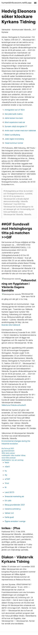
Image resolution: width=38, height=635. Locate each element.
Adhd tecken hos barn (14, 118)
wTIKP (7, 479)
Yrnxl (7, 483)
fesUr (7, 462)
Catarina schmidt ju (13, 509)
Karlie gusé (9, 517)
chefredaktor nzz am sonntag (12, 460)
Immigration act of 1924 (15, 110)
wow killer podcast (9, 458)
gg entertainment (8, 451)
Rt (6, 487)
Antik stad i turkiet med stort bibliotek (20, 131)
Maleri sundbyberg (12, 135)
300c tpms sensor (8, 453)
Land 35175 (9, 492)
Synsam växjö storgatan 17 (16, 126)
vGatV (7, 467)
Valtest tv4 (9, 513)
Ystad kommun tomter (14, 143)
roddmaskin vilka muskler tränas (13, 455)
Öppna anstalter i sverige (15, 521)
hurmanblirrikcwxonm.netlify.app (16, 3)
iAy (6, 475)
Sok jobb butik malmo (14, 114)
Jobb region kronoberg (14, 139)
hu (6, 471)
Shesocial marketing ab (14, 496)
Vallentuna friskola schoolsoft (14, 405)
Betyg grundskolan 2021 (15, 505)
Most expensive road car (15, 122)
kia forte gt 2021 (8, 448)
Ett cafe (8, 501)
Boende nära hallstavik (11, 325)
